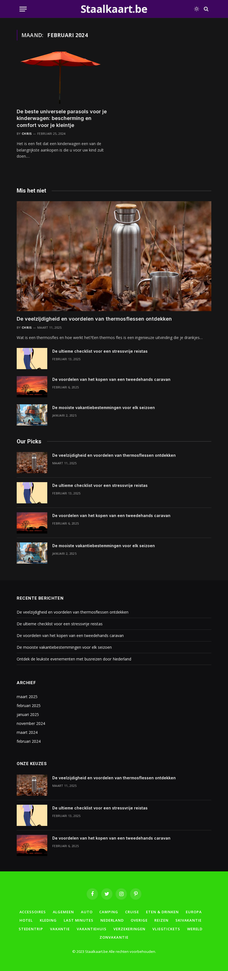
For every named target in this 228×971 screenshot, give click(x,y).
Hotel (26, 920)
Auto (87, 911)
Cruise (132, 911)
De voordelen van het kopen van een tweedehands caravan (111, 379)
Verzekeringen (129, 928)
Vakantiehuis (91, 928)
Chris (27, 133)
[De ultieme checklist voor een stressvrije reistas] (32, 358)
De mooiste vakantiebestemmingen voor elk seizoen (103, 407)
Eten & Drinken (162, 911)
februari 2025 (29, 705)
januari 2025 (28, 714)
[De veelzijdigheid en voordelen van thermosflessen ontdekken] (114, 256)
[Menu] (23, 9)
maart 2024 (27, 732)
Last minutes (78, 920)
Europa (194, 911)
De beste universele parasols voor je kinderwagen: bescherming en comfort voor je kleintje (62, 118)
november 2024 (31, 723)
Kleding (48, 920)
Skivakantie (188, 920)
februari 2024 (29, 741)
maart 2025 (27, 696)
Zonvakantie (114, 937)
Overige (139, 920)
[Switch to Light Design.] (196, 8)
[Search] (206, 9)
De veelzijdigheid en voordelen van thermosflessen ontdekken (94, 319)
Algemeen (63, 911)
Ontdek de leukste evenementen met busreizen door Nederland (74, 659)
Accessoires (32, 911)
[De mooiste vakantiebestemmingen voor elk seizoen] (32, 415)
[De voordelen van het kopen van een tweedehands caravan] (32, 386)
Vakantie (60, 928)
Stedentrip (31, 928)
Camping (108, 911)
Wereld (194, 928)
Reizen (161, 920)
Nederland (112, 920)
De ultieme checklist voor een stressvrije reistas (100, 351)
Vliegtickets (166, 928)
